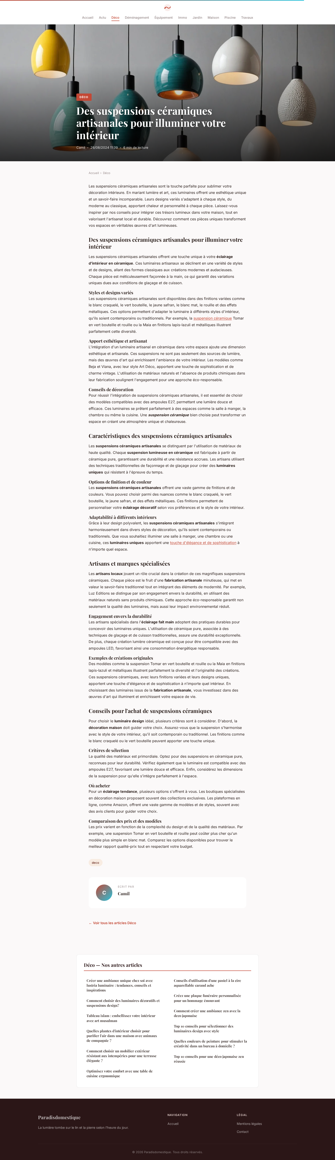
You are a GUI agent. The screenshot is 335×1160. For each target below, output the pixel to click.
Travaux (247, 17)
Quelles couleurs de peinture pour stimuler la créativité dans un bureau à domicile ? (210, 1043)
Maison (213, 17)
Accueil (87, 17)
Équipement (164, 17)
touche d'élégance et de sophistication (203, 542)
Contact (243, 1132)
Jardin (197, 17)
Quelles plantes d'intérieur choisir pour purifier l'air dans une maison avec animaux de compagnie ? (122, 1036)
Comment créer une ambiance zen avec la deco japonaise (207, 1013)
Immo (182, 17)
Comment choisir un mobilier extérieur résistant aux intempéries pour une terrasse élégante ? (122, 1056)
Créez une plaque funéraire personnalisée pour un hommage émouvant (207, 998)
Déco (115, 17)
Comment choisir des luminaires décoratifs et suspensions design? (123, 1003)
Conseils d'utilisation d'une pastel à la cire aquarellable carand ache (207, 983)
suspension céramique (212, 318)
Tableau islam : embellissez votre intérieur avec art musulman (121, 1018)
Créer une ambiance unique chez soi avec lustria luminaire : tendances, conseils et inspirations (120, 985)
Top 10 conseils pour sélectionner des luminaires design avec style (203, 1028)
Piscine (230, 17)
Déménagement (137, 17)
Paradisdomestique (59, 1117)
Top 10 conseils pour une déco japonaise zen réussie (209, 1059)
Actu (102, 17)
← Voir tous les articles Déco (112, 923)
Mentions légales (249, 1124)
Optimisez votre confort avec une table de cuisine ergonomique (120, 1073)
